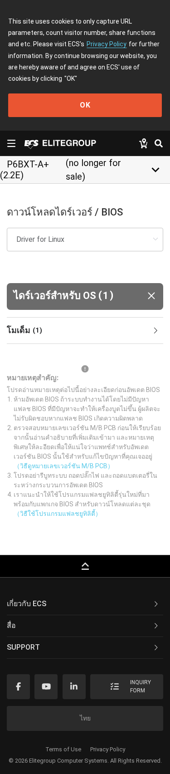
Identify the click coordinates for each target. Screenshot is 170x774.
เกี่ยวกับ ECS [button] (26, 603)
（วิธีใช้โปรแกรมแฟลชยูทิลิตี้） (58, 513)
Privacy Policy (106, 44)
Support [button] (23, 647)
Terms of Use (63, 749)
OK (85, 105)
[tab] (85, 331)
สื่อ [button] (11, 625)
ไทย (85, 718)
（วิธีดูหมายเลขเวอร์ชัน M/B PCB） (64, 466)
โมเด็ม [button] (24, 330)
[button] (85, 296)
